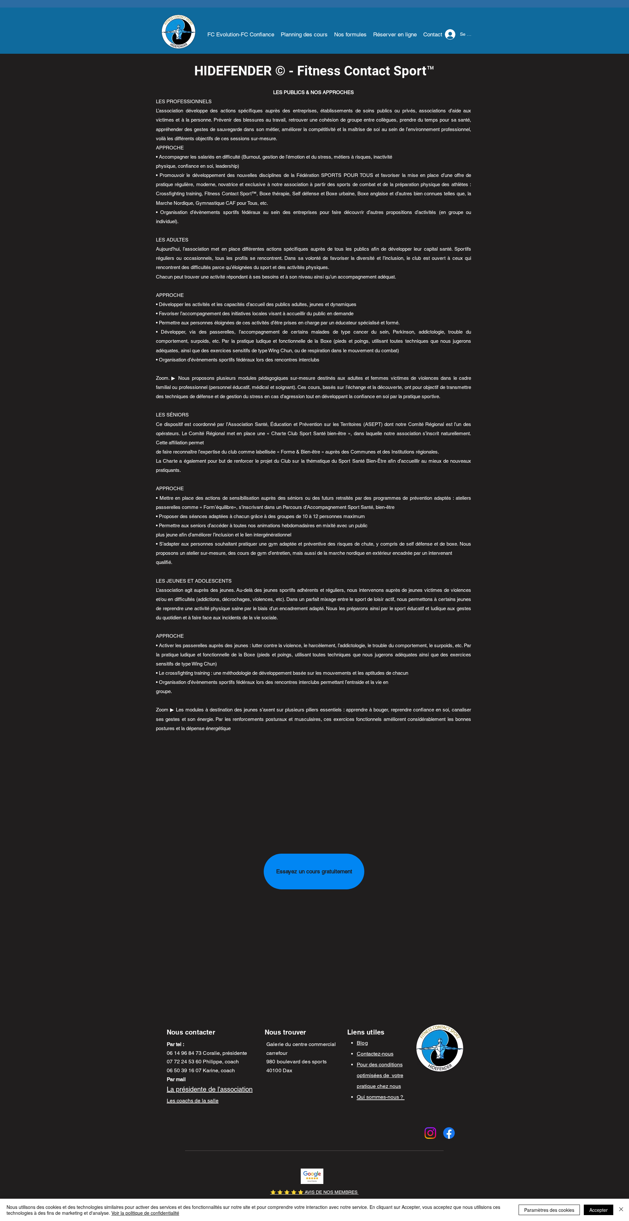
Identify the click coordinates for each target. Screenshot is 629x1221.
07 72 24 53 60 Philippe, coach (203, 1061)
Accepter (598, 1210)
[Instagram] (430, 1133)
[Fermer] (621, 1210)
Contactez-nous (375, 1054)
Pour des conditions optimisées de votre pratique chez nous (380, 1075)
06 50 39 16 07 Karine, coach (201, 1070)
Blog (362, 1043)
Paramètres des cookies (549, 1210)
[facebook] (449, 1133)
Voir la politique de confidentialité (145, 1213)
